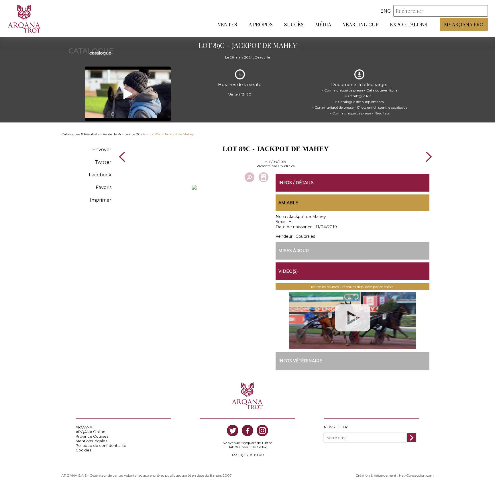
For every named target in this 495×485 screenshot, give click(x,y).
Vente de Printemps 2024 (124, 134)
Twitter (103, 162)
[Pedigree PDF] (263, 177)
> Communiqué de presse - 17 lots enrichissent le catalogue (359, 107)
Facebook (100, 175)
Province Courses (92, 436)
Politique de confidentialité (101, 445)
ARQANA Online (90, 431)
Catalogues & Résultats (80, 134)
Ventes (227, 24)
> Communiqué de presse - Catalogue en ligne (359, 90)
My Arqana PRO (464, 24)
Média (323, 24)
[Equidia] (353, 320)
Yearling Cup (360, 24)
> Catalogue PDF (359, 96)
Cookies (83, 450)
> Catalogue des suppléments (359, 102)
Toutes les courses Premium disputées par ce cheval (352, 287)
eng (385, 11)
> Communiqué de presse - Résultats (359, 113)
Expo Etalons (408, 24)
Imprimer (100, 200)
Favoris (103, 187)
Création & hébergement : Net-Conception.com (394, 475)
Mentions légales (91, 441)
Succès (294, 24)
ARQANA (84, 427)
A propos (261, 24)
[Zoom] (249, 177)
